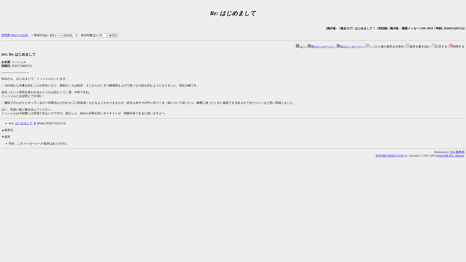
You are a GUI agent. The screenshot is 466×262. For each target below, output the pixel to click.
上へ (302, 46)
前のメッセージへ (322, 46)
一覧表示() (39, 35)
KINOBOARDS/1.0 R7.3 (391, 155)
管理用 (5, 35)
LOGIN (23, 35)
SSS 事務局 (457, 152)
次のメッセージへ (351, 46)
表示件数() (88, 35)
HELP (14, 35)
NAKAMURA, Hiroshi (450, 155)
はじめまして (24, 123)
